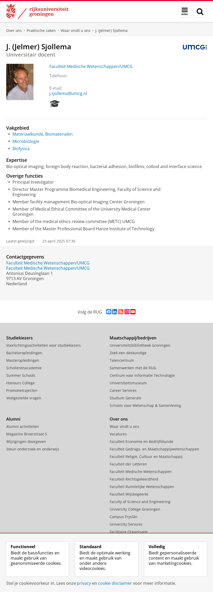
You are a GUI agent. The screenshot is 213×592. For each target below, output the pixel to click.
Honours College (20, 382)
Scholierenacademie (24, 367)
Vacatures (118, 433)
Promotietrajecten (21, 390)
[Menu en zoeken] (185, 11)
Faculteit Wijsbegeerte (129, 494)
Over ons (14, 30)
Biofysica (21, 148)
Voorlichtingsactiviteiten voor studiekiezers (43, 345)
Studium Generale (125, 397)
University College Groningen (135, 509)
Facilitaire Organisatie (129, 531)
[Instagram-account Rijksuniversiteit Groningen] (126, 312)
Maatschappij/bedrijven (133, 337)
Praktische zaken (41, 30)
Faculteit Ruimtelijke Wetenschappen (142, 486)
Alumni (13, 419)
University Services (126, 524)
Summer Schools (20, 375)
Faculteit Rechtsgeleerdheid (134, 479)
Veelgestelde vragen (23, 397)
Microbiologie (25, 141)
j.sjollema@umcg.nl (68, 93)
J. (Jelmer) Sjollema (111, 30)
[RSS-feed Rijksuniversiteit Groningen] (120, 312)
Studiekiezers (19, 337)
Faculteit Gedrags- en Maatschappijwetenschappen (154, 449)
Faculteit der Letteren (128, 464)
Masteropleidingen (22, 360)
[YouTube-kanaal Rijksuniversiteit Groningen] (132, 312)
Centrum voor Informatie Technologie (142, 375)
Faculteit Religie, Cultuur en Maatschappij (146, 456)
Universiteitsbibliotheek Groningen (140, 345)
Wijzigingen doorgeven (26, 441)
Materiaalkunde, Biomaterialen (42, 134)
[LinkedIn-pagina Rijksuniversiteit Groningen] (114, 312)
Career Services (123, 390)
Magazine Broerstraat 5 (26, 433)
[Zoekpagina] (200, 11)
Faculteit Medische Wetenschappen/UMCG (91, 66)
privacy (84, 583)
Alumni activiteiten (22, 426)
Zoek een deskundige (128, 352)
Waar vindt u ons (75, 30)
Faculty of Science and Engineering (140, 501)
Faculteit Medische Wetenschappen (141, 471)
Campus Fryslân (123, 516)
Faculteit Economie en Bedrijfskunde (141, 441)
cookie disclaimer (115, 583)
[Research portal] (54, 103)
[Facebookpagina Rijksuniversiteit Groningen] (108, 312)
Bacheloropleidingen (24, 352)
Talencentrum (122, 360)
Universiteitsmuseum (128, 382)
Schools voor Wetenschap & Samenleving (145, 405)
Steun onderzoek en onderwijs (32, 449)
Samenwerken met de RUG (133, 367)
